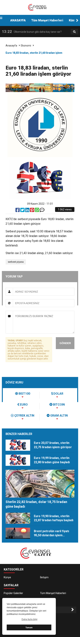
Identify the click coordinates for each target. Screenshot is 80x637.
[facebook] (17, 210)
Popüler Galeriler (13, 593)
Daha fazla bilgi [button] (29, 619)
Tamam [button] (29, 627)
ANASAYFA (18, 20)
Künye (7, 577)
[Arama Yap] (74, 31)
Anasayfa (11, 45)
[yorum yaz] (42, 210)
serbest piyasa (16, 261)
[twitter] (22, 210)
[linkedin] (27, 210)
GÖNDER (65, 343)
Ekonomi (26, 45)
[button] (77, 20)
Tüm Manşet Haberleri (47, 20)
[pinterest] (32, 210)
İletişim (44, 577)
